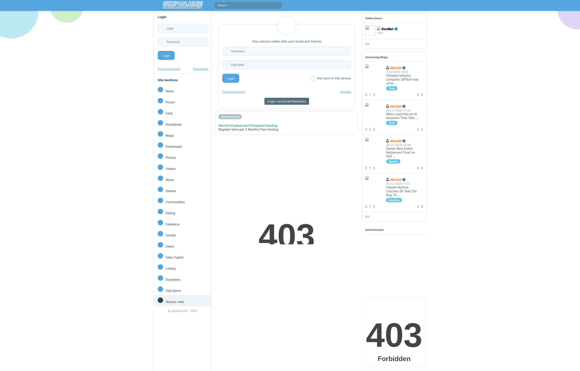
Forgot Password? (169, 69)
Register (346, 91)
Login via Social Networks (287, 101)
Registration (200, 69)
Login (166, 55)
